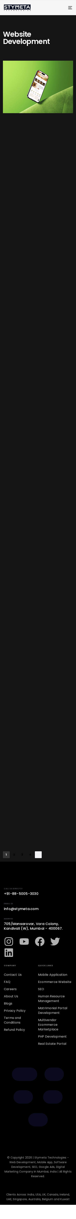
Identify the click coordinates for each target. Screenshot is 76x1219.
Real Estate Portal (52, 1043)
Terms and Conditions (12, 1020)
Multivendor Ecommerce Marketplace (48, 1025)
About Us (11, 996)
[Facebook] (40, 941)
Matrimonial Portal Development (52, 1010)
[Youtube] (24, 941)
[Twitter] (55, 941)
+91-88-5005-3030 (21, 893)
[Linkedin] (9, 952)
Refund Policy (14, 1029)
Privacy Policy (15, 1010)
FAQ (7, 982)
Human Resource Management (51, 998)
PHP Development (52, 1036)
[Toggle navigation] (60, 7)
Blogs (8, 1003)
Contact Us (13, 974)
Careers (10, 989)
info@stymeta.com (21, 908)
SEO (41, 989)
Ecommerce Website (54, 982)
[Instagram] (9, 941)
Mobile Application (52, 974)
